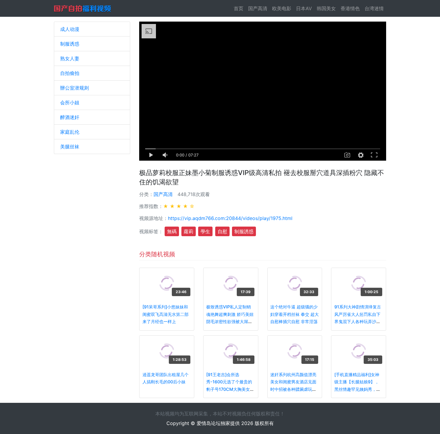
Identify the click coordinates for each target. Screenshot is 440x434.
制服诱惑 (69, 44)
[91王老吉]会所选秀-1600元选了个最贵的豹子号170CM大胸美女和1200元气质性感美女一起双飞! (230, 389)
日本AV (304, 8)
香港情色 (350, 8)
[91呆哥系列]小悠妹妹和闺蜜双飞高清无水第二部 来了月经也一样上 (165, 314)
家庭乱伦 (69, 132)
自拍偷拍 (69, 73)
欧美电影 (281, 8)
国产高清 (257, 8)
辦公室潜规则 (74, 88)
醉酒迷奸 (69, 117)
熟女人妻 (69, 58)
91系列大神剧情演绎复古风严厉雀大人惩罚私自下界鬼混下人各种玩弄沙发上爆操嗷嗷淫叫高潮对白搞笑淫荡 (357, 321)
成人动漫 (69, 29)
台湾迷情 (374, 8)
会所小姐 (69, 103)
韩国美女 (326, 8)
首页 (240, 8)
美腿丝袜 (69, 147)
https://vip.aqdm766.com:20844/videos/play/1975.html (230, 218)
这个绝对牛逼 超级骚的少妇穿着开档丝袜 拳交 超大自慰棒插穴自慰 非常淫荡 (294, 314)
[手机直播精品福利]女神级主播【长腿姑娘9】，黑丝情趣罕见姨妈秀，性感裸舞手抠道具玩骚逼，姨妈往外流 (357, 389)
